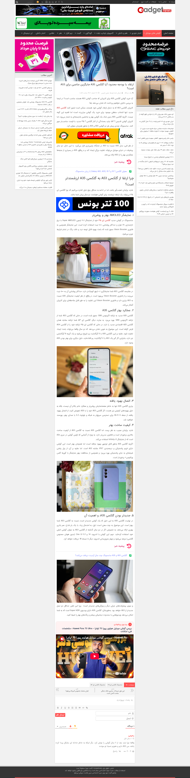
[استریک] (69, 707)
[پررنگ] (58, 707)
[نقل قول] (79, 707)
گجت (79, 33)
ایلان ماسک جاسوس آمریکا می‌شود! (77, 690)
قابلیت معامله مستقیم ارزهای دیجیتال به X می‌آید (35, 187)
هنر (60, 33)
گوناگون (88, 33)
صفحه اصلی (168, 33)
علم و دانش (122, 33)
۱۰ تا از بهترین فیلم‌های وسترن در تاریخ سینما (158, 157)
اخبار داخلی (40, 33)
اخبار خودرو (136, 33)
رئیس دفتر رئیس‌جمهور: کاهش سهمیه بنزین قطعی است (155, 138)
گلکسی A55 (61, 107)
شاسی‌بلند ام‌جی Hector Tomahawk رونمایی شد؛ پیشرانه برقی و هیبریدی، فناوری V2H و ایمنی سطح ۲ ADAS (34, 145)
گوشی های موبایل (153, 33)
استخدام (135, 2)
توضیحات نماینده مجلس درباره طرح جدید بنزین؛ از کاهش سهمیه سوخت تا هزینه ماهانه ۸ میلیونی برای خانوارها (156, 131)
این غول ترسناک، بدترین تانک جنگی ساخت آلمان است (112, 691)
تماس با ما (162, 2)
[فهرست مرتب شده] (72, 707)
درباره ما (172, 2)
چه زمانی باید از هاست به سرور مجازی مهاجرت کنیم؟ (35, 116)
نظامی (51, 33)
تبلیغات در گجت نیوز (148, 2)
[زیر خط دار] (65, 707)
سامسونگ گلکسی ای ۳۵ (115, 685)
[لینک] (87, 707)
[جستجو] (17, 2)
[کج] (61, 707)
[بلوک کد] (83, 707)
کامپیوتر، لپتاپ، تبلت (104, 33)
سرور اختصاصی (97, 773)
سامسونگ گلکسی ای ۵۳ (98, 685)
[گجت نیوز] (154, 14)
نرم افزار (69, 33)
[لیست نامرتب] (76, 707)
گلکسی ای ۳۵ (104, 220)
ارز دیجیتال (27, 33)
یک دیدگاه (128, 93)
